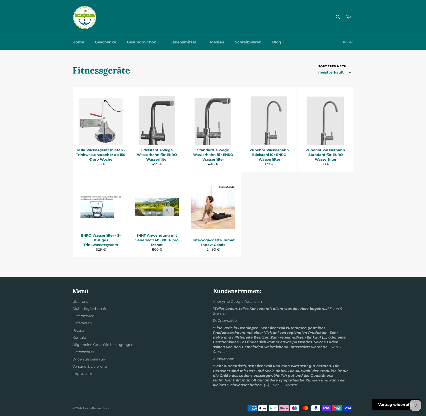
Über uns (80, 301)
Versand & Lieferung (89, 366)
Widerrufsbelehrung (89, 359)
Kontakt (79, 337)
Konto (348, 42)
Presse (78, 330)
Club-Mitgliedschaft (89, 308)
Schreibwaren (248, 42)
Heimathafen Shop (95, 408)
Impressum (82, 373)
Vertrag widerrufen (396, 404)
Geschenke (105, 42)
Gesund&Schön (142, 42)
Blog (277, 42)
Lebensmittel (183, 42)
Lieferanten (82, 323)
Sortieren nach (332, 66)
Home (78, 42)
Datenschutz (83, 352)
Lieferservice (83, 316)
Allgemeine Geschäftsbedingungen (102, 344)
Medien (217, 42)
